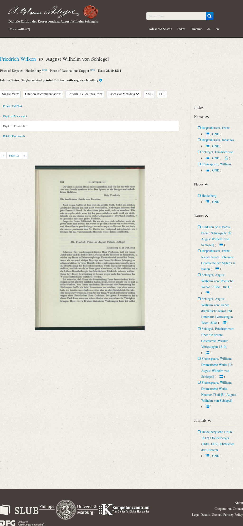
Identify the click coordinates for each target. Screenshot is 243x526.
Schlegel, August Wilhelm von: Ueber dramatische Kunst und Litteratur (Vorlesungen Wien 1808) (217, 310)
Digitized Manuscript (15, 116)
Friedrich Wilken (18, 58)
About (239, 502)
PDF (162, 94)
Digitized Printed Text (15, 126)
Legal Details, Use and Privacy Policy (217, 514)
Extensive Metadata (122, 94)
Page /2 (14, 155)
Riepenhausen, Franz (215, 127)
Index (181, 29)
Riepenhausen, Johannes (218, 140)
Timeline (196, 29)
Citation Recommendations (43, 94)
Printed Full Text (12, 106)
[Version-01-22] (19, 29)
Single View (10, 94)
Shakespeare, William (216, 164)
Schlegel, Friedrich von (217, 152)
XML (149, 94)
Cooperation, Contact (229, 508)
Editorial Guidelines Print (85, 94)
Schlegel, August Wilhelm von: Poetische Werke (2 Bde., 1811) (217, 280)
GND (44, 69)
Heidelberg (209, 195)
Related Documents (14, 136)
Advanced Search (160, 29)
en (217, 29)
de (208, 29)
